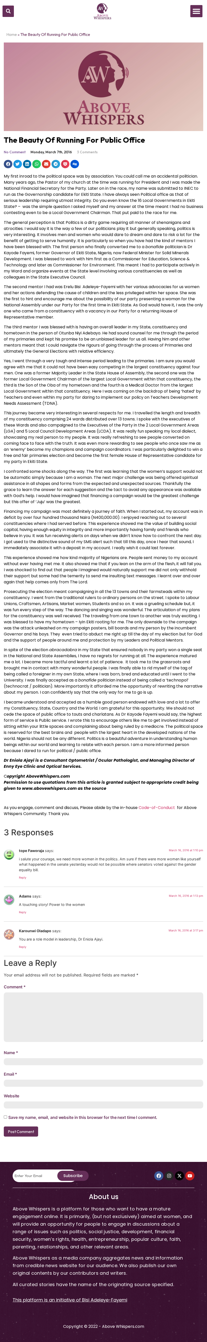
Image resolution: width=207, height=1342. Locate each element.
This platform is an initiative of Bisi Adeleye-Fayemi (70, 1300)
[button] (8, 11)
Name (11, 1052)
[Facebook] (158, 1175)
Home (11, 34)
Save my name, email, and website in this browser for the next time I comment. (82, 1117)
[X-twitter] (179, 1175)
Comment (15, 986)
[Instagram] (169, 1175)
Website (11, 1095)
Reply (22, 877)
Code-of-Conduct (157, 808)
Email (10, 1074)
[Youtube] (189, 1175)
